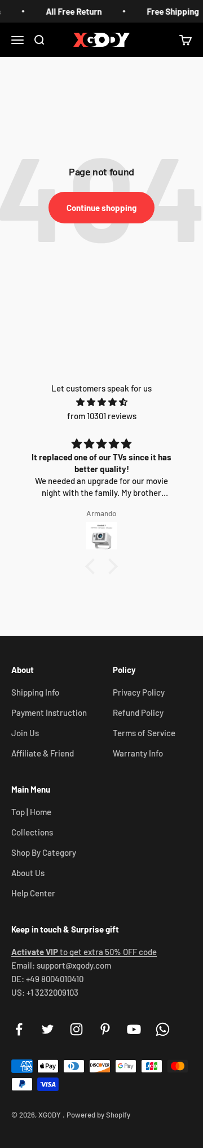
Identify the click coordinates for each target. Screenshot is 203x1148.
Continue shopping (101, 208)
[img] (101, 402)
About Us (28, 873)
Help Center (33, 893)
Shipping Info (35, 692)
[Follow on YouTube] (134, 1029)
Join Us (25, 733)
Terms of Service (144, 733)
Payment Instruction (49, 712)
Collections (32, 832)
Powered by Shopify (98, 1114)
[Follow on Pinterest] (105, 1029)
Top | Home (31, 812)
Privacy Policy (139, 692)
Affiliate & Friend (42, 753)
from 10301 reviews (101, 416)
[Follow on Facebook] (19, 1029)
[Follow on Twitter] (47, 1029)
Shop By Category (43, 852)
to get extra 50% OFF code (84, 952)
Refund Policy (138, 712)
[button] (93, 566)
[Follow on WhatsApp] (162, 1029)
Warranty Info (138, 753)
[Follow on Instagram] (76, 1029)
